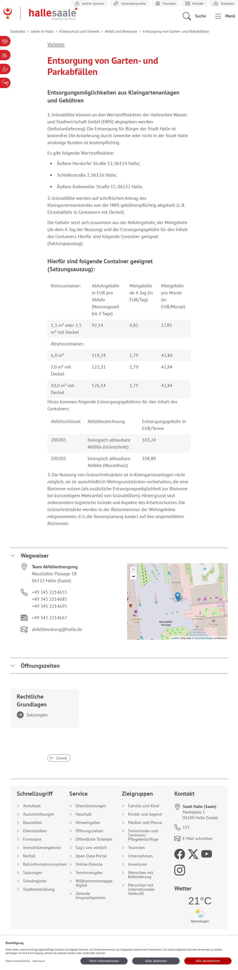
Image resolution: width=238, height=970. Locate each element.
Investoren (137, 864)
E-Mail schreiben (198, 838)
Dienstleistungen (91, 806)
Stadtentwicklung (39, 889)
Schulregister (35, 881)
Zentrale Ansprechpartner (91, 895)
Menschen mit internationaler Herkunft (141, 889)
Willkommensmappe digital (94, 883)
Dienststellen (35, 831)
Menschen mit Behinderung (140, 875)
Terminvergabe (89, 873)
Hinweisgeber (88, 823)
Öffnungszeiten (40, 665)
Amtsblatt (32, 806)
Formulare (32, 839)
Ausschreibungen (38, 814)
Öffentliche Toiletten (94, 839)
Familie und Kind (143, 806)
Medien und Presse (145, 823)
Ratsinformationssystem (43, 864)
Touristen (136, 848)
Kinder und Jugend (145, 814)
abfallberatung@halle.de (57, 629)
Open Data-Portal (91, 856)
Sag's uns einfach (91, 848)
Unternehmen (140, 856)
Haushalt (84, 814)
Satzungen (37, 715)
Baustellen (32, 823)
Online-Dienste (89, 864)
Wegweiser (35, 555)
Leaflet (175, 638)
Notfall (29, 856)
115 (186, 827)
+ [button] (133, 569)
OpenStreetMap (203, 638)
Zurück (61, 758)
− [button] (133, 576)
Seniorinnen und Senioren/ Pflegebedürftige (143, 835)
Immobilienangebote (42, 848)
